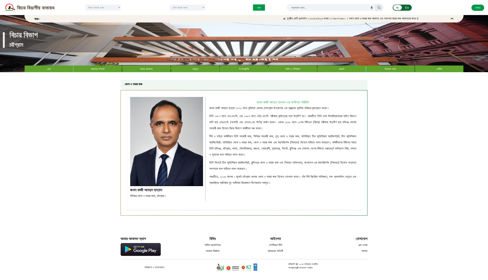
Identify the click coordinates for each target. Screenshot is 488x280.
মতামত (365, 250)
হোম (49, 68)
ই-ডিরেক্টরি (244, 68)
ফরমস (341, 68)
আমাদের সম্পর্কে (97, 68)
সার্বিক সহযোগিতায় (213, 244)
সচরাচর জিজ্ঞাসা (212, 250)
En (407, 8)
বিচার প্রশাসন (146, 68)
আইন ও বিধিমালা (292, 68)
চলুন (259, 7)
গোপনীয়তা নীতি (275, 244)
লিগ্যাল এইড (390, 68)
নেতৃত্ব (195, 68)
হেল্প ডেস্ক (363, 244)
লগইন (477, 7)
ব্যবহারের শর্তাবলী (275, 250)
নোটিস (439, 68)
